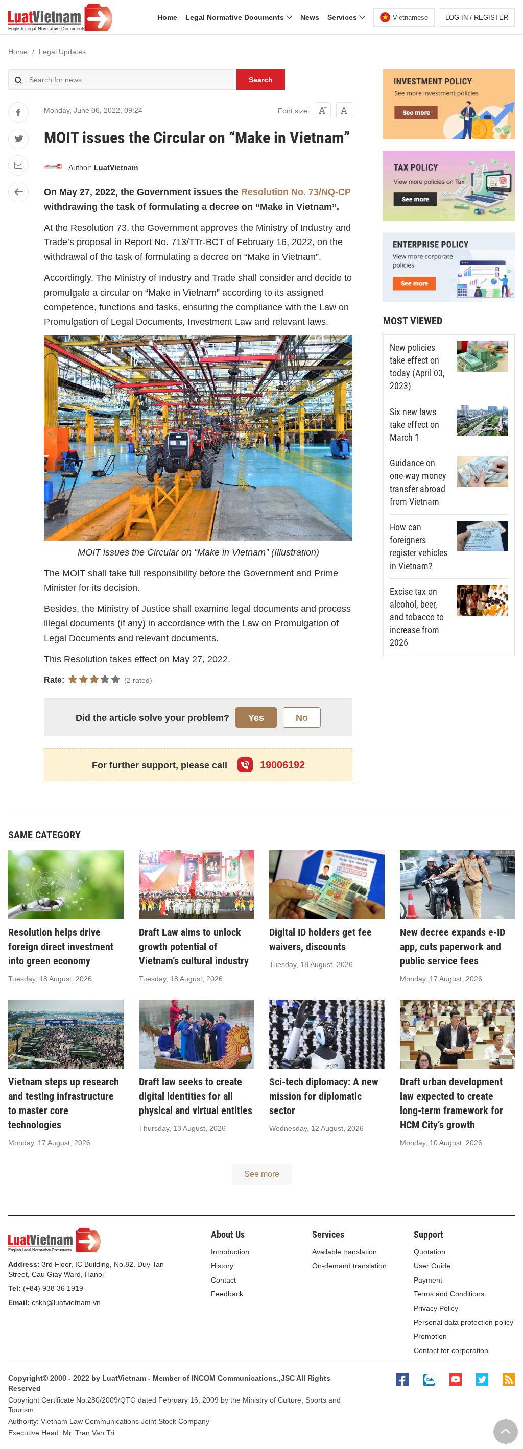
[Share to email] (18, 165)
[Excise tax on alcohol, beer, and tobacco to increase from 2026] (482, 600)
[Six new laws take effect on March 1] (482, 420)
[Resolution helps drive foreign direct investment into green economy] (66, 884)
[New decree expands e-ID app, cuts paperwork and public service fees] (457, 884)
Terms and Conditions (449, 1294)
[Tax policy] (449, 218)
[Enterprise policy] (449, 300)
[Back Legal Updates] (18, 192)
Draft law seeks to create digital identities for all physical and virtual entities (195, 1096)
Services (343, 17)
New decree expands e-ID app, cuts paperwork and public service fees (452, 946)
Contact (223, 1280)
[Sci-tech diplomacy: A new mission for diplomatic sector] (327, 1034)
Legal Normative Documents (235, 17)
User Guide (432, 1266)
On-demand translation (349, 1266)
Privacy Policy (436, 1308)
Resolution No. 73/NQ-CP (296, 192)
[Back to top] (505, 1431)
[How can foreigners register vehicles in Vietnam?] (482, 536)
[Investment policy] (449, 137)
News (309, 17)
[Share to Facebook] (18, 112)
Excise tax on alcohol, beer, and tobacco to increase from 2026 (417, 617)
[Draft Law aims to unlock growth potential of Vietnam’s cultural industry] (196, 884)
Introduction (230, 1252)
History (222, 1266)
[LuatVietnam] (53, 168)
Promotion (430, 1336)
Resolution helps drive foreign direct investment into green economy (60, 946)
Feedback (227, 1294)
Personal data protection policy (463, 1322)
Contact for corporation (451, 1350)
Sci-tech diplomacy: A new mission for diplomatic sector (323, 1096)
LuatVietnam (116, 167)
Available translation (344, 1252)
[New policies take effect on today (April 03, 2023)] (482, 356)
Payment (428, 1280)
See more (261, 1174)
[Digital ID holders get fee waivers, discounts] (327, 884)
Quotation (429, 1252)
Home (167, 17)
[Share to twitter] (18, 139)
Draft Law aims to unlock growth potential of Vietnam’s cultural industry (194, 946)
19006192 (281, 764)
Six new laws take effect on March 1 (414, 424)
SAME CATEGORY (44, 835)
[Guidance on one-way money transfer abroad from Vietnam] (482, 471)
